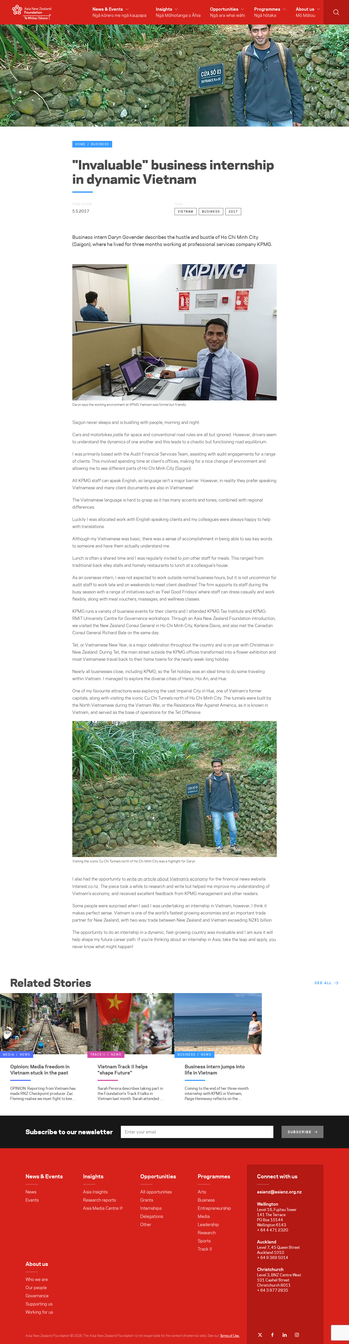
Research (207, 1233)
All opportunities (156, 1192)
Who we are (37, 1279)
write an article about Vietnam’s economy (167, 879)
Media (204, 1216)
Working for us (39, 1312)
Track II (205, 1249)
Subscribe (300, 1132)
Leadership (208, 1224)
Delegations (151, 1216)
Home (80, 144)
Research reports (99, 1200)
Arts (202, 1192)
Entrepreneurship (214, 1208)
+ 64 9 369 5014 (272, 1257)
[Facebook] (272, 1335)
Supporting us (39, 1304)
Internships (150, 1208)
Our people (36, 1288)
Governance (37, 1296)
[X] (260, 1335)
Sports (204, 1241)
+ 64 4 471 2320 (272, 1230)
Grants (146, 1200)
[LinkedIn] (285, 1335)
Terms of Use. (230, 1335)
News (31, 1192)
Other (145, 1224)
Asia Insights (95, 1192)
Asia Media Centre (101, 1208)
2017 (233, 212)
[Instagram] (297, 1335)
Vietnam (185, 212)
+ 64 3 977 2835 (272, 1290)
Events (32, 1200)
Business (100, 144)
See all (323, 983)
